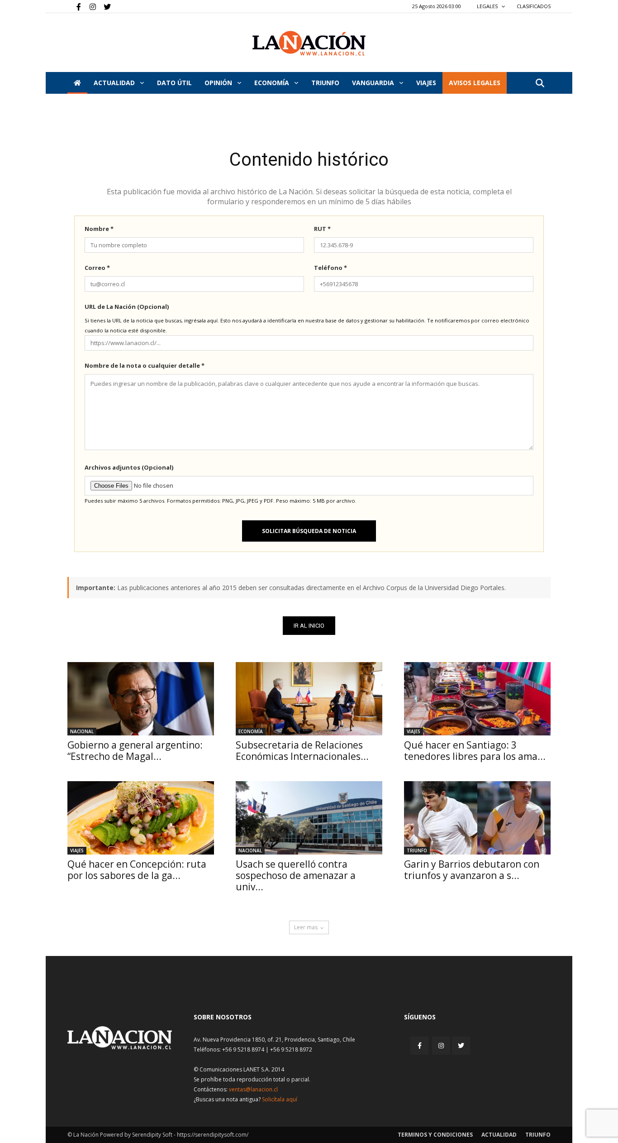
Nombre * (99, 229)
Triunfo (325, 82)
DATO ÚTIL (174, 82)
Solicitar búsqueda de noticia (309, 531)
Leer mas (306, 927)
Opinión (219, 82)
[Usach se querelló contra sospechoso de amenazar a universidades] (309, 818)
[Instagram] (89, 6)
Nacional (82, 731)
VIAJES (426, 82)
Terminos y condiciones (435, 1134)
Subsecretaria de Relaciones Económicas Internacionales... (302, 751)
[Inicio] (77, 83)
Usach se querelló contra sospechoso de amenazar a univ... (296, 875)
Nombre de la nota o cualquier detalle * (144, 365)
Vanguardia (374, 82)
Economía (272, 82)
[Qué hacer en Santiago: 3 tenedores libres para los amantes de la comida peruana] (477, 698)
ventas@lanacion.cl (253, 1089)
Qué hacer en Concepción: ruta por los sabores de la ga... (136, 870)
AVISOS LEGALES (474, 82)
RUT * (322, 229)
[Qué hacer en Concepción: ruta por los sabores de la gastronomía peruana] (140, 818)
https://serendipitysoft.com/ (212, 1134)
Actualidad (115, 82)
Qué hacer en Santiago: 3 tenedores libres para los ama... (475, 751)
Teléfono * (330, 268)
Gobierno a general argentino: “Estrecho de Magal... (135, 751)
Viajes (413, 731)
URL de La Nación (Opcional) (127, 307)
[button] (540, 83)
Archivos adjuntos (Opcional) (129, 467)
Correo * (97, 268)
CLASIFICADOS (534, 6)
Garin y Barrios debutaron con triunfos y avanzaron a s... (471, 870)
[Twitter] (104, 6)
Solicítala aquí (279, 1099)
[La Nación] (309, 43)
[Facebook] (74, 6)
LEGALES (488, 6)
